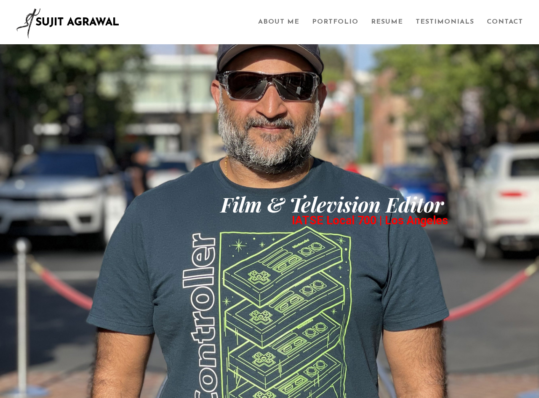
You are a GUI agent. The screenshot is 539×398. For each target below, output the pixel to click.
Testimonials (445, 22)
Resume (387, 22)
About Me (278, 22)
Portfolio (335, 22)
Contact (505, 22)
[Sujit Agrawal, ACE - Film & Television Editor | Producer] (130, 22)
